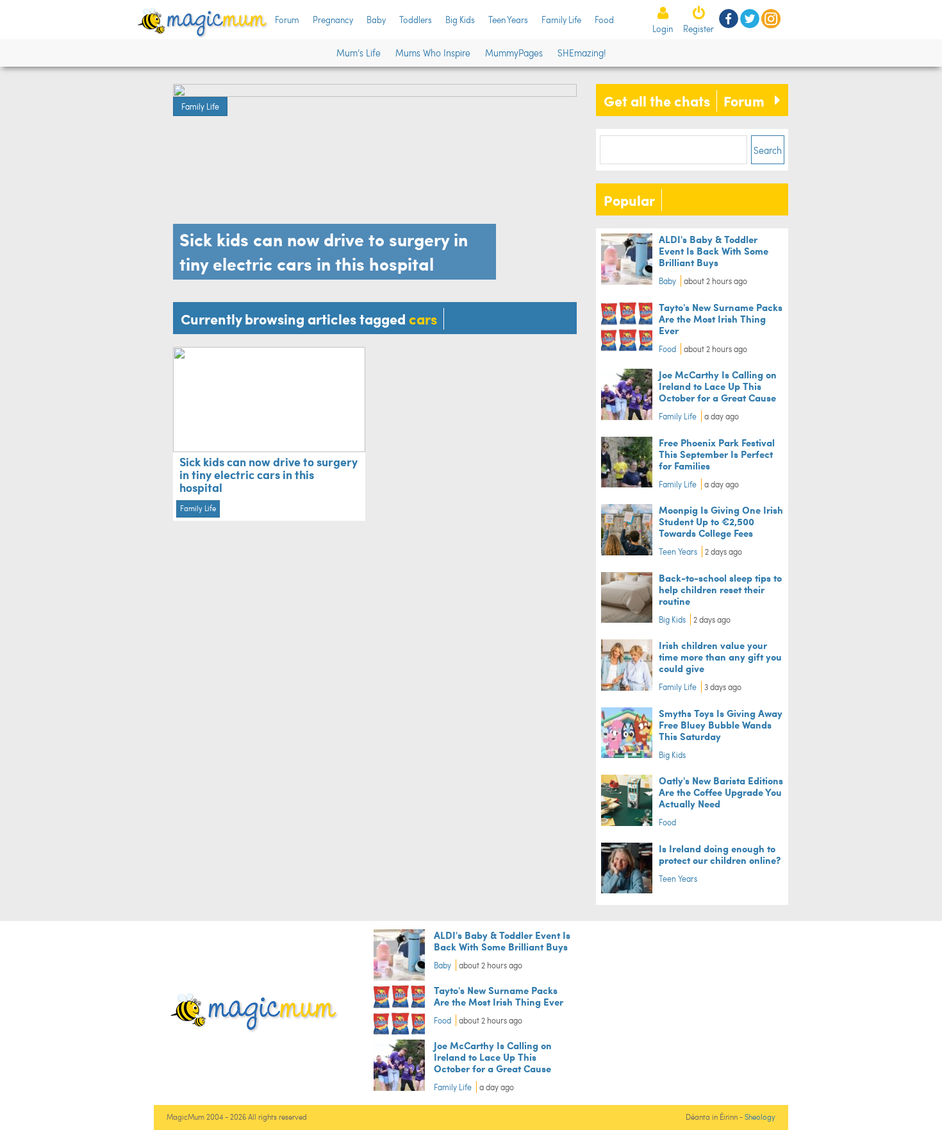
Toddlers (415, 19)
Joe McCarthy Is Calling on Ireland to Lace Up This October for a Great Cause (718, 385)
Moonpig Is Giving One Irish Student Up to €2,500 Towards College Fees (721, 521)
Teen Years (508, 19)
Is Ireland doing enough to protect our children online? (720, 853)
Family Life (561, 19)
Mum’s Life (358, 52)
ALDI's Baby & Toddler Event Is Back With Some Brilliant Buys (713, 250)
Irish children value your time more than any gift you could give (720, 656)
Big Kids (460, 19)
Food (604, 19)
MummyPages (514, 52)
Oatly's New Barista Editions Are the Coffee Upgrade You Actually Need (721, 791)
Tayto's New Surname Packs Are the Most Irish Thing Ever (720, 318)
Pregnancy (333, 19)
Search (768, 150)
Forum (287, 19)
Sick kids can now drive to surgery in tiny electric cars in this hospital (268, 474)
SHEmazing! (582, 52)
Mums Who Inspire (432, 52)
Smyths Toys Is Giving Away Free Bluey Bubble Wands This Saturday (720, 724)
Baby (376, 19)
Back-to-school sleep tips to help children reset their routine (720, 589)
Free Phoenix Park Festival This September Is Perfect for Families (717, 453)
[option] (375, 185)
